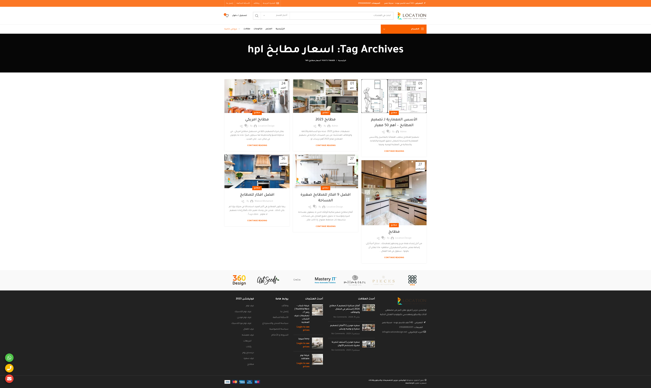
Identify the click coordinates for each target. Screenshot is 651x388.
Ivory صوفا (303, 339)
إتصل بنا (284, 312)
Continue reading (394, 151)
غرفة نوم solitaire (304, 357)
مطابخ (394, 113)
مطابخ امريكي (257, 120)
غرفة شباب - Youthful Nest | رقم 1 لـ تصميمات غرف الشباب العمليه (301, 314)
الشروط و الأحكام (279, 335)
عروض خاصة (230, 29)
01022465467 (364, 3)
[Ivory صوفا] (317, 343)
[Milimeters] (354, 280)
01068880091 (406, 327)
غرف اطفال (248, 329)
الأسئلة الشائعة (280, 317)
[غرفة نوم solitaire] (317, 361)
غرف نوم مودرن (244, 317)
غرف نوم (250, 306)
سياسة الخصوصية (279, 329)
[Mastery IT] (325, 280)
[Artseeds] (268, 280)
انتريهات (247, 341)
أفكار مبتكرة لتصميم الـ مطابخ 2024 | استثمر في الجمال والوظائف (344, 309)
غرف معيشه (248, 335)
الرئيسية (342, 61)
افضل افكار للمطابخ (257, 195)
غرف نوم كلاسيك (243, 312)
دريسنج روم (248, 353)
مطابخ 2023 (325, 120)
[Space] (412, 280)
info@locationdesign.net (394, 332)
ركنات (248, 347)
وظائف (285, 306)
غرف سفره (249, 358)
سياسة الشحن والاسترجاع (275, 323)
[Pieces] (383, 280)
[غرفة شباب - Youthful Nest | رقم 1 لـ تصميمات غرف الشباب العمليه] (317, 318)
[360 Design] (239, 280)
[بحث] (257, 16)
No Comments (340, 317)
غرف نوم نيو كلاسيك (241, 323)
